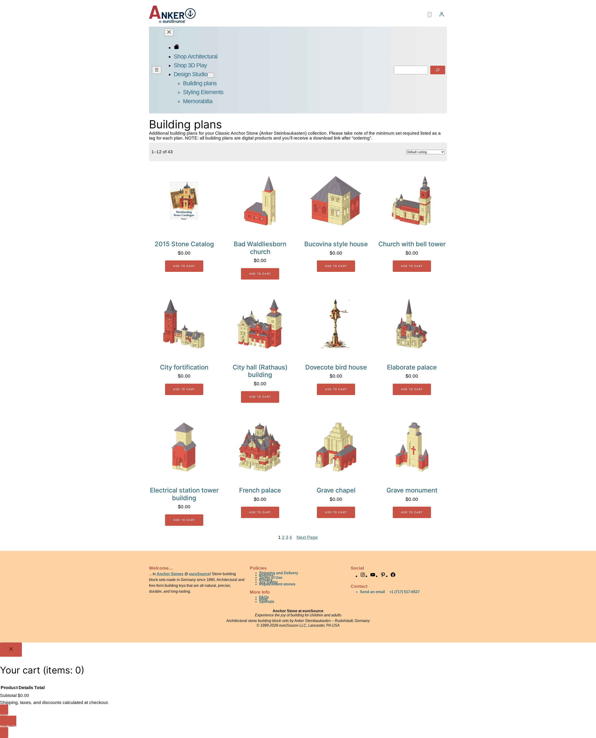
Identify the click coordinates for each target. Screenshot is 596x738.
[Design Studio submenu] (210, 75)
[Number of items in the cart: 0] (429, 14)
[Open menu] (156, 70)
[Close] (11, 649)
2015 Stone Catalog (184, 244)
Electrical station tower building (184, 494)
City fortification (184, 367)
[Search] (437, 70)
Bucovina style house (336, 244)
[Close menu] (169, 32)
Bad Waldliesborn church (260, 248)
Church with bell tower (412, 244)
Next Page (307, 537)
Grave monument (411, 490)
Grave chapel (336, 490)
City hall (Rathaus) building (260, 371)
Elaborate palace (412, 367)
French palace (260, 490)
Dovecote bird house (336, 367)
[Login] (441, 14)
